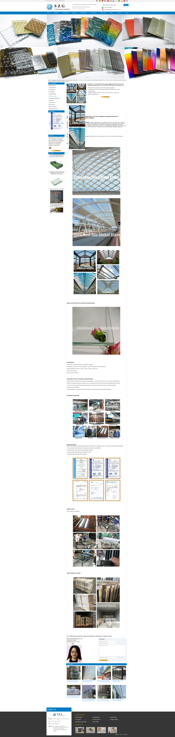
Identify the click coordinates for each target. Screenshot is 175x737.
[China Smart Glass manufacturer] (112, 732)
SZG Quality (84, 12)
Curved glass (51, 91)
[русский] (113, 0)
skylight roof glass (107, 636)
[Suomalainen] (127, 0)
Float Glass (51, 100)
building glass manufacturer (76, 636)
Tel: (49, 723)
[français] (105, 0)
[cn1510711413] (73, 644)
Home (48, 12)
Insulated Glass (52, 89)
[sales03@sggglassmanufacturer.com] (71, 644)
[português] (124, 0)
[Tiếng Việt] (108, 0)
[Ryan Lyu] (50, 148)
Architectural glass (61, 80)
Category (54, 80)
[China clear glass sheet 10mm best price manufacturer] (56, 174)
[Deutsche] (102, 0)
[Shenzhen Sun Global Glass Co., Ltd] (58, 9)
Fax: (49, 721)
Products (56, 12)
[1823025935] (69, 644)
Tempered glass (52, 85)
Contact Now (56, 150)
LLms (121, 734)
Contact (119, 12)
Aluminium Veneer (53, 106)
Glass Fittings (52, 104)
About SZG (65, 12)
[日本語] (116, 0)
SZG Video (103, 12)
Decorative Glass (52, 94)
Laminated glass (52, 87)
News (111, 12)
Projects (74, 12)
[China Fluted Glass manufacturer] (90, 732)
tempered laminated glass (89, 636)
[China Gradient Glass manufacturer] (101, 732)
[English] (97, 0)
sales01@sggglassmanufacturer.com (112, 9)
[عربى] (119, 0)
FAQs (126, 12)
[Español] (100, 0)
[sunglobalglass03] (67, 644)
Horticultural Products (53, 108)
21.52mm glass (99, 636)
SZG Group (93, 12)
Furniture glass (52, 102)
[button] (84, 77)
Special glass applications (54, 98)
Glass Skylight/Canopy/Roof (72, 80)
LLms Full (125, 734)
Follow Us (51, 709)
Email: (49, 718)
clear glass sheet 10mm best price (56, 175)
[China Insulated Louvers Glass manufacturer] (79, 732)
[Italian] (111, 0)
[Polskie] (121, 0)
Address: (50, 726)
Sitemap (117, 734)
